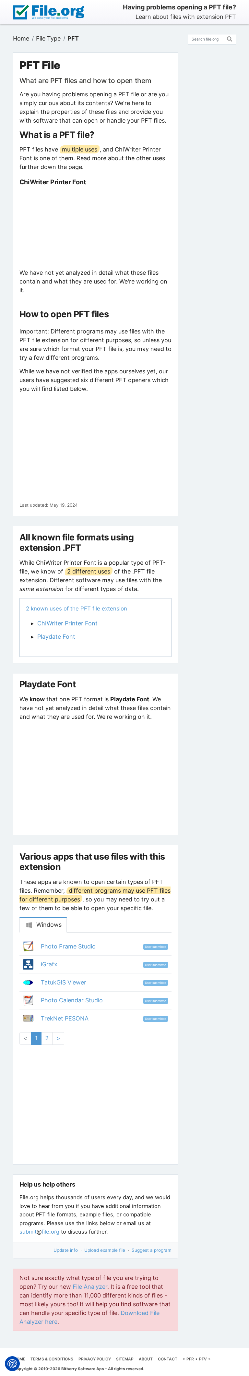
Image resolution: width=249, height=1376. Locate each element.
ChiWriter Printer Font (67, 623)
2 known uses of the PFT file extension (76, 608)
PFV (203, 1359)
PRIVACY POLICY (94, 1359)
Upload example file (104, 1250)
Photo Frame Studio (68, 946)
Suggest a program (152, 1250)
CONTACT (167, 1359)
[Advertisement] (95, 227)
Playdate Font (56, 636)
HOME (19, 1359)
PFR (190, 1359)
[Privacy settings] (12, 1363)
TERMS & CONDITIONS (51, 1359)
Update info (65, 1250)
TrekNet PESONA (65, 1018)
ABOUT (146, 1359)
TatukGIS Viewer (63, 982)
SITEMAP (125, 1359)
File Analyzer (90, 1286)
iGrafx (49, 964)
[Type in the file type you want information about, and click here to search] (230, 38)
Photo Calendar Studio (72, 1000)
